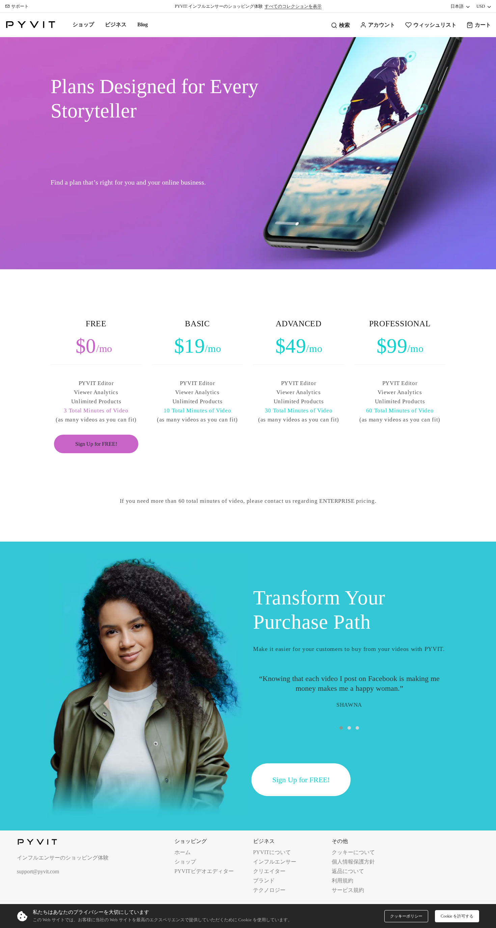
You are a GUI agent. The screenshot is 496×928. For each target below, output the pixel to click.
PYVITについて (272, 852)
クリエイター (269, 871)
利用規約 (342, 880)
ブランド (264, 880)
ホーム (182, 852)
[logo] (30, 24)
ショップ (83, 24)
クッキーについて (353, 852)
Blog (142, 24)
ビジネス (116, 24)
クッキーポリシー (406, 916)
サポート (20, 6)
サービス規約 (348, 890)
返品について (348, 871)
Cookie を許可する (457, 916)
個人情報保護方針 (353, 862)
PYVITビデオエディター (204, 871)
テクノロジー (269, 890)
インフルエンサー (274, 862)
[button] (341, 728)
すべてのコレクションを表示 (293, 6)
